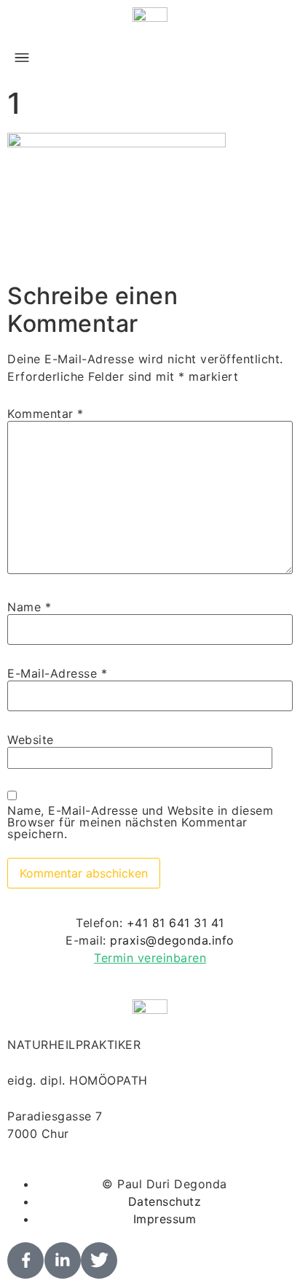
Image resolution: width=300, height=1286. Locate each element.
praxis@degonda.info (172, 940)
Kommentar (45, 413)
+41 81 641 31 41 (175, 922)
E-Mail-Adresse (57, 673)
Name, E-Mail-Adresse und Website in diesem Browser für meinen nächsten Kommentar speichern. (140, 822)
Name (29, 607)
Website (30, 739)
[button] (21, 58)
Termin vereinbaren (150, 957)
